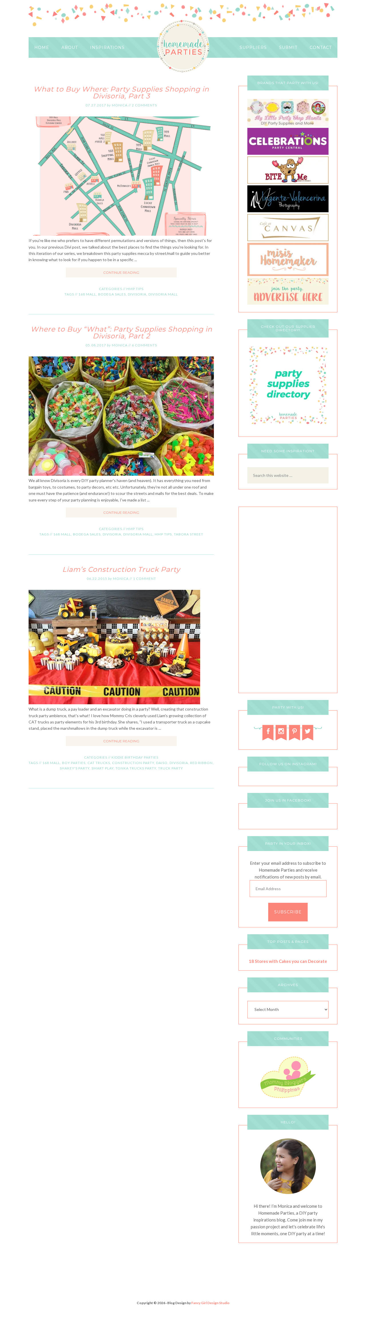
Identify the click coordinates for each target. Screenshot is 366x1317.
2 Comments (144, 105)
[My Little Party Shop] (288, 124)
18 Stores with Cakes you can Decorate (288, 961)
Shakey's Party (74, 768)
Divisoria (137, 294)
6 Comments (144, 345)
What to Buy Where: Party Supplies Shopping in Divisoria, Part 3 (121, 92)
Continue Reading (121, 272)
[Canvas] (288, 239)
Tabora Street (188, 534)
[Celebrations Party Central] (288, 153)
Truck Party (170, 768)
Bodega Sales (112, 294)
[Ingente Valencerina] (288, 210)
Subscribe (288, 912)
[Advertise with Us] (288, 303)
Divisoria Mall (163, 294)
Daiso (162, 763)
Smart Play (103, 768)
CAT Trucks (98, 763)
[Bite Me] (288, 182)
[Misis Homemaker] (288, 274)
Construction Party (133, 763)
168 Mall (87, 294)
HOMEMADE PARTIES (183, 46)
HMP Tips (135, 289)
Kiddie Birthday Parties (135, 757)
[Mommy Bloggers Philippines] (288, 1098)
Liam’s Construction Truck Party (121, 569)
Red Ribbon (201, 763)
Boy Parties (73, 763)
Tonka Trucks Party (136, 768)
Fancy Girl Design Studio (210, 1303)
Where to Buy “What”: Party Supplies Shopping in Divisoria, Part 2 (121, 332)
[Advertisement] (288, 601)
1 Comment (144, 578)
